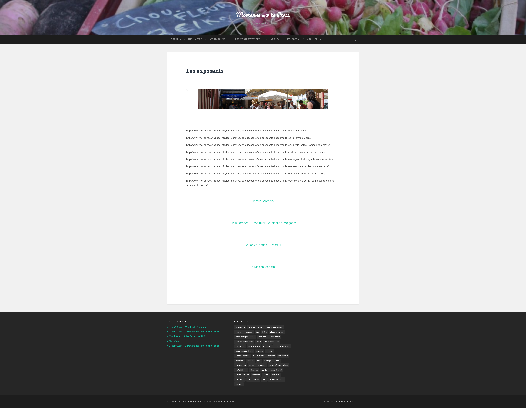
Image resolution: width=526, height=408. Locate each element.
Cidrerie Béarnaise (263, 201)
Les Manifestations (247, 39)
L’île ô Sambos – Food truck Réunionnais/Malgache (263, 223)
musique (275, 375)
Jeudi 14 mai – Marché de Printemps (188, 327)
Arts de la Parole (255, 327)
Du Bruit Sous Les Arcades (264, 356)
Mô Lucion (240, 379)
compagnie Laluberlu (244, 351)
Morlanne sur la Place (263, 14)
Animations (240, 327)
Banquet (249, 332)
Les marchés (217, 39)
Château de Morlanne (244, 341)
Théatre (239, 384)
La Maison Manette (263, 267)
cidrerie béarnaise (271, 341)
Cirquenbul (240, 346)
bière (264, 332)
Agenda (275, 39)
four (259, 360)
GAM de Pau (241, 365)
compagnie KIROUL (282, 346)
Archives (313, 39)
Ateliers (239, 332)
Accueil (176, 39)
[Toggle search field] (354, 39)
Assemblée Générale (274, 327)
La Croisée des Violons (278, 365)
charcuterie (275, 337)
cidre (259, 341)
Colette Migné (254, 346)
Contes (269, 351)
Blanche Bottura (276, 332)
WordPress (228, 401)
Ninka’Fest (195, 39)
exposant (239, 360)
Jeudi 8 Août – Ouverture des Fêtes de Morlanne (194, 345)
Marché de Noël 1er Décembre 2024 (187, 336)
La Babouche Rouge (257, 365)
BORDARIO (262, 337)
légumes (254, 370)
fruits (277, 360)
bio (257, 332)
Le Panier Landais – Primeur (263, 245)
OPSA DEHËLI (253, 379)
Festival (250, 360)
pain (264, 379)
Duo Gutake (283, 356)
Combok (266, 346)
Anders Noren (343, 401)
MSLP (266, 375)
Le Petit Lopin (241, 370)
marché (264, 370)
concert (259, 351)
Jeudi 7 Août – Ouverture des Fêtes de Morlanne (194, 331)
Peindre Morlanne (277, 379)
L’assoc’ (292, 39)
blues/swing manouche (245, 337)
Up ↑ (356, 401)
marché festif (276, 370)
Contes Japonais (243, 356)
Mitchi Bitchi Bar (242, 375)
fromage (267, 360)
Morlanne (256, 375)
